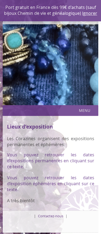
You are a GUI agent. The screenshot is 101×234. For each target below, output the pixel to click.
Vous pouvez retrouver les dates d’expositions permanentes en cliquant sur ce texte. (50, 161)
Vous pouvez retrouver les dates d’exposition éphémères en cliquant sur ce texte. (50, 183)
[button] (84, 110)
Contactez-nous (50, 216)
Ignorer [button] (89, 13)
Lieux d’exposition (30, 126)
